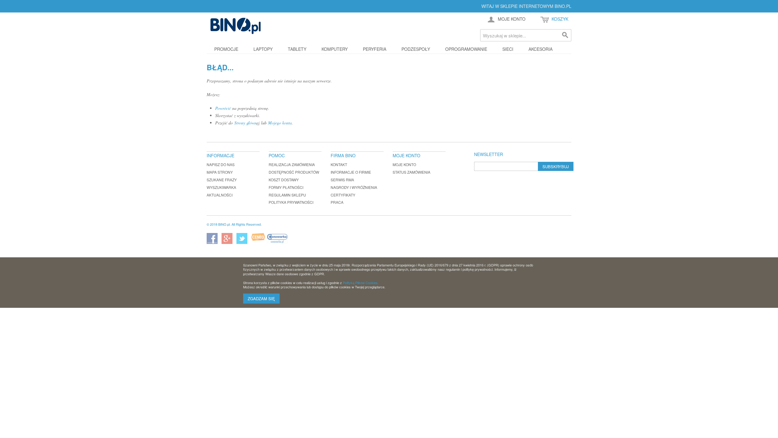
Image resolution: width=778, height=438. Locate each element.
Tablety (297, 49)
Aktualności (219, 194)
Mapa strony (220, 172)
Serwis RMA (342, 179)
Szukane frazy (222, 179)
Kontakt (339, 164)
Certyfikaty (343, 194)
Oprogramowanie (466, 49)
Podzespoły (415, 49)
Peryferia (374, 49)
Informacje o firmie (351, 172)
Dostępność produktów (294, 172)
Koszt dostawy (284, 179)
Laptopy (263, 49)
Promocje (226, 49)
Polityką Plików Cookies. (361, 282)
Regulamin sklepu (287, 194)
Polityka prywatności (291, 202)
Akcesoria (540, 49)
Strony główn (245, 123)
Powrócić (223, 108)
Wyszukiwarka (221, 187)
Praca (337, 202)
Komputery (335, 49)
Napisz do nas (221, 164)
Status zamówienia (411, 172)
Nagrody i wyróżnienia (354, 187)
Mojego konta (280, 123)
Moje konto (404, 164)
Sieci (507, 49)
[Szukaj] (565, 35)
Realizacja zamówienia (292, 164)
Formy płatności (286, 187)
